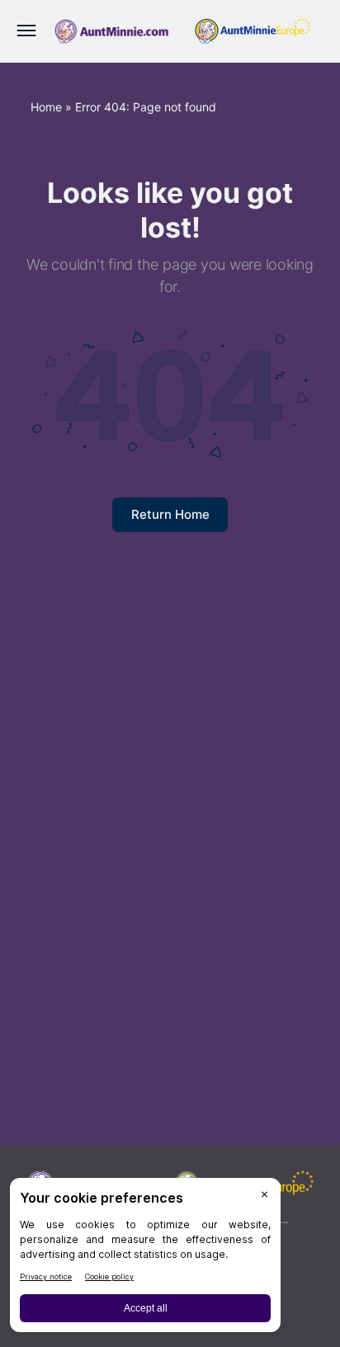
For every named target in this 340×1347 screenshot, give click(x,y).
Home (46, 107)
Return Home (170, 514)
